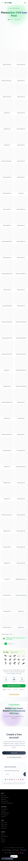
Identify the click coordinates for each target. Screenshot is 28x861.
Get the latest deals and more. (11, 770)
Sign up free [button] (14, 753)
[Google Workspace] (23, 779)
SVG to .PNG (4, 822)
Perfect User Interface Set (7, 803)
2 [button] (8, 643)
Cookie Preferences (8, 858)
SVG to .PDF (4, 828)
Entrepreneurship (5, 812)
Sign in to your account (10, 766)
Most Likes (3, 795)
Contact (3, 841)
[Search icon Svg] (25, 2)
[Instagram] (8, 779)
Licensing (3, 839)
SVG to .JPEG (4, 824)
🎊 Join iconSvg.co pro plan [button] (14, 757)
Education (3, 811)
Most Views (3, 799)
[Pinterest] (12, 779)
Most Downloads (5, 797)
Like (23, 689)
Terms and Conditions (6, 850)
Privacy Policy (15, 850)
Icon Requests (4, 836)
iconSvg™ (12, 847)
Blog (2, 838)
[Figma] (16, 779)
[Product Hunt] (21, 779)
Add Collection (8, 689)
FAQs (2, 834)
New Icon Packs (4, 801)
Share (16, 689)
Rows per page (5, 634)
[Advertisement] (14, 35)
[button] (14, 643)
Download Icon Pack (15, 685)
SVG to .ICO (3, 826)
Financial (3, 816)
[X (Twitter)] (10, 779)
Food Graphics (4, 814)
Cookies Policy (23, 850)
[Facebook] (5, 779)
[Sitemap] (18, 779)
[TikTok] (14, 779)
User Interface (4, 809)
